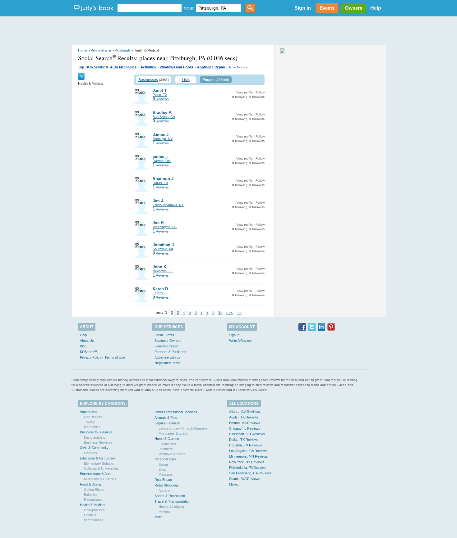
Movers (164, 511)
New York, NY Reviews (246, 462)
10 (220, 312)
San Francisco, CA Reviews (250, 473)
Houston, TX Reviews (245, 445)
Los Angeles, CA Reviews (248, 451)
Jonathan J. (164, 244)
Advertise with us (167, 357)
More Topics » (238, 67)
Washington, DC (165, 227)
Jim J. (158, 200)
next (229, 312)
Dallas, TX (160, 183)
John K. (160, 266)
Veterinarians (94, 520)
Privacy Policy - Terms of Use (102, 357)
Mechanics (92, 427)
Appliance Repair (211, 67)
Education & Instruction (97, 458)
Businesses (148, 80)
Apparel (164, 490)
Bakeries (90, 494)
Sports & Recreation (170, 496)
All (81, 76)
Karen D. (161, 289)
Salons (164, 464)
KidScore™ (88, 352)
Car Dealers (93, 417)
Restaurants (93, 499)
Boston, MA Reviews (244, 423)
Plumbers (166, 449)
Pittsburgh (122, 50)
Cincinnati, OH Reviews (247, 434)
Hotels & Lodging (171, 507)
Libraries (90, 453)
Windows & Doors (172, 454)
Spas (162, 469)
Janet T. (160, 90)
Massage (166, 474)
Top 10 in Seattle (91, 67)
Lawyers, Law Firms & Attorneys (183, 428)
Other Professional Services (176, 412)
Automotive (88, 412)
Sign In (234, 335)
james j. (160, 156)
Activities (148, 67)
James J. (161, 134)
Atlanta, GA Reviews (244, 412)
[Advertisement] (228, 31)
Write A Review (240, 340)
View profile (244, 92)
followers (257, 96)
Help (375, 8)
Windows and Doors (176, 67)
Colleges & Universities (101, 468)
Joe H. (159, 222)
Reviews (161, 99)
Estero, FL (160, 293)
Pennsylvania (101, 50)
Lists (186, 80)
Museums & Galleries (100, 479)
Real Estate (163, 479)
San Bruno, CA (164, 117)
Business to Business (96, 432)
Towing (89, 422)
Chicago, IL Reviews (244, 428)
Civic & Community (94, 448)
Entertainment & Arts (95, 474)
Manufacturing (94, 437)
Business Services (98, 442)
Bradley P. (162, 112)
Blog (83, 346)
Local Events (164, 335)
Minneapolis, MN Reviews (248, 456)
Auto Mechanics (123, 67)
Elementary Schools (99, 463)
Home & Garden (167, 439)
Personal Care (165, 459)
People (208, 80)
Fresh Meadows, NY (168, 205)
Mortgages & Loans (173, 433)
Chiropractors (94, 510)
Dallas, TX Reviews (244, 439)
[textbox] (150, 8)
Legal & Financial (167, 423)
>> (239, 312)
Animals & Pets (166, 417)
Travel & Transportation (172, 501)
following (239, 96)
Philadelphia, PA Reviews (247, 467)
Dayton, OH (162, 161)
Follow (260, 92)
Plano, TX (160, 95)
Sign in (302, 8)
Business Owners (168, 340)
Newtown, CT (163, 271)
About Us (87, 340)
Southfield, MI (163, 249)
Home (82, 50)
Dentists (90, 515)
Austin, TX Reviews (244, 417)
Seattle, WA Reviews (244, 479)
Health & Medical (92, 505)
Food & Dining (90, 484)
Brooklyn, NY (163, 139)
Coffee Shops (94, 489)
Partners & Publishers (171, 352)
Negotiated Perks (168, 363)
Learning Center (167, 346)
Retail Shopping (166, 485)
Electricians (167, 444)
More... (160, 517)
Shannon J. (164, 178)
